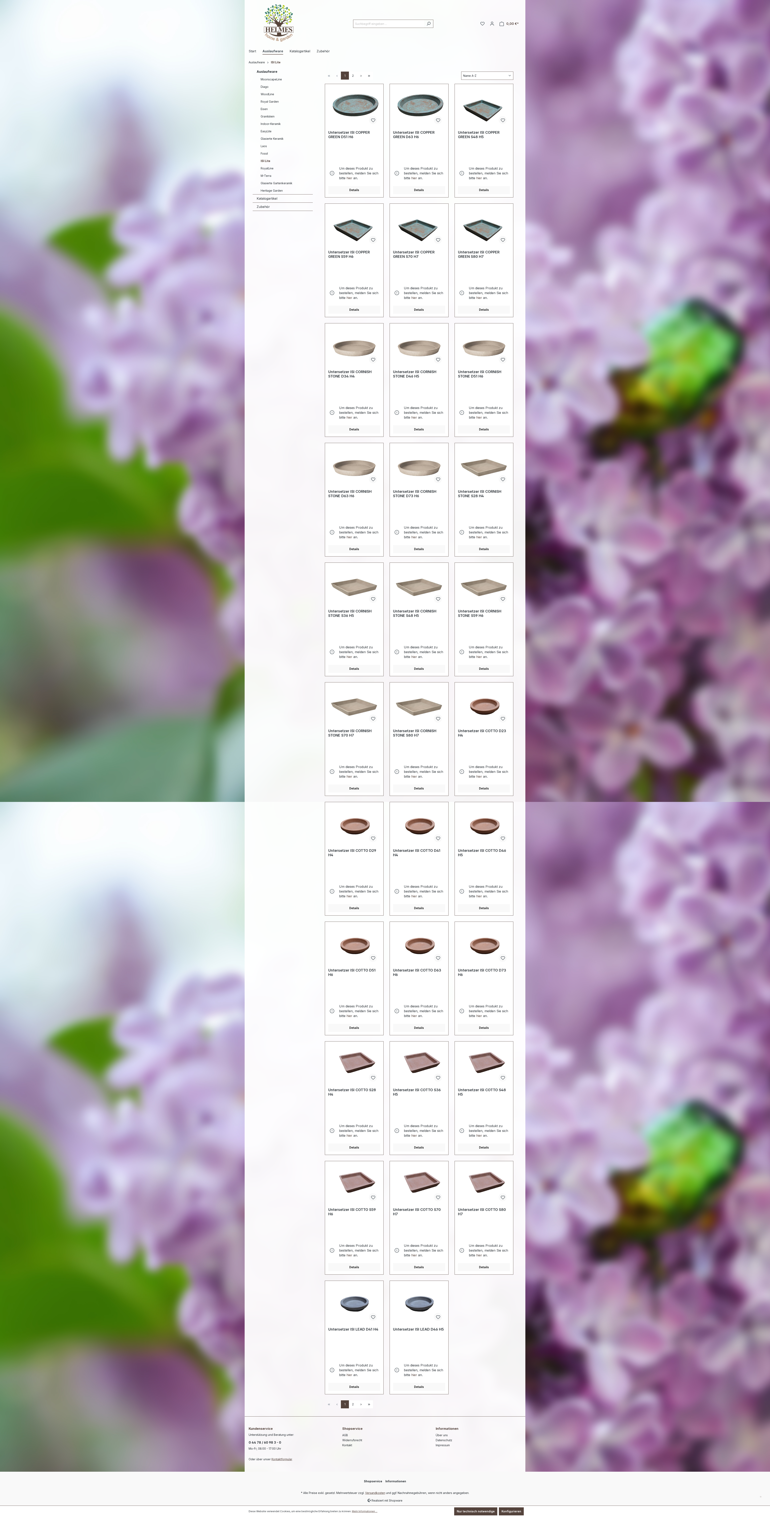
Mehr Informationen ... (364, 1511)
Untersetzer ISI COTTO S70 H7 (417, 1211)
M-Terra (266, 175)
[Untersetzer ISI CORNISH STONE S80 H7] (419, 706)
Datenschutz (444, 1440)
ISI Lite (265, 161)
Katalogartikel (267, 198)
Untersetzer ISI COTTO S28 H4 (352, 1092)
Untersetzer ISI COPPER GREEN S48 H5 (478, 134)
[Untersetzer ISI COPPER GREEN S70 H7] (419, 227)
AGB (345, 1435)
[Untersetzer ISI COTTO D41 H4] (419, 825)
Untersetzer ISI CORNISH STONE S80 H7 (414, 733)
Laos (264, 146)
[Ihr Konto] (492, 24)
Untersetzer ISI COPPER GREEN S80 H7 (478, 254)
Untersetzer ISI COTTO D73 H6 (482, 972)
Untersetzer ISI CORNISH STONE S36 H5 (350, 613)
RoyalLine (267, 168)
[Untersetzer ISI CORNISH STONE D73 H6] (419, 466)
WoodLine (267, 94)
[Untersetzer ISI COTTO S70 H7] (419, 1184)
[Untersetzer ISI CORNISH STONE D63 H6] (354, 466)
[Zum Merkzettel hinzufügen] (373, 120)
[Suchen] (428, 24)
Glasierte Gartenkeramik (276, 183)
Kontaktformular (282, 1459)
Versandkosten (375, 1493)
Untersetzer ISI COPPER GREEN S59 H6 (349, 254)
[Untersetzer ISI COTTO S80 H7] (484, 1184)
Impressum (443, 1445)
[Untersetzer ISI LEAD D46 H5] (419, 1304)
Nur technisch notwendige (476, 1511)
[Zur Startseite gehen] (279, 23)
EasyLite (266, 131)
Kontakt (347, 1445)
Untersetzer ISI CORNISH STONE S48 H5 (414, 613)
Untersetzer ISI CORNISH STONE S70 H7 (350, 733)
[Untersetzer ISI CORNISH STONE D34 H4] (354, 347)
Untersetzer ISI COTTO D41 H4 (416, 852)
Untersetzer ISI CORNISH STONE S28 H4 (479, 493)
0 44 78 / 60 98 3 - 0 (265, 1442)
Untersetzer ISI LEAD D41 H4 (353, 1329)
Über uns (442, 1435)
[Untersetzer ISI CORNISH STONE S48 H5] (419, 586)
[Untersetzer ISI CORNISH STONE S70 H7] (354, 706)
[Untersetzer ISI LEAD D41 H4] (354, 1304)
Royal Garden (270, 101)
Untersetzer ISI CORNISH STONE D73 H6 (414, 493)
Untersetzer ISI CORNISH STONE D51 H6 (479, 374)
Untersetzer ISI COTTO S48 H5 (482, 1092)
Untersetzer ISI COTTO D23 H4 (482, 733)
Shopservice (352, 1429)
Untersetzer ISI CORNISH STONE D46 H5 (414, 374)
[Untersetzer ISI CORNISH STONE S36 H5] (354, 586)
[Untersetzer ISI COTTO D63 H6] (419, 945)
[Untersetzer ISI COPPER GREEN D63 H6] (419, 107)
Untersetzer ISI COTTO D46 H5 (482, 852)
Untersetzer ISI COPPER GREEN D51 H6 (349, 134)
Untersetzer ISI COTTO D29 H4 (352, 852)
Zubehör (263, 207)
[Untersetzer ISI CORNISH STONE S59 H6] (484, 586)
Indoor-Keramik (271, 123)
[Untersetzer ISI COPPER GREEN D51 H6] (354, 107)
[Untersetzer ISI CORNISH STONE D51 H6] (484, 347)
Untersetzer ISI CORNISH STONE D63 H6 (350, 493)
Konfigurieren (511, 1511)
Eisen (264, 109)
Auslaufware (267, 72)
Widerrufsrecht (352, 1440)
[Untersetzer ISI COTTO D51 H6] (354, 945)
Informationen (447, 1429)
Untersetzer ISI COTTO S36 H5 (417, 1092)
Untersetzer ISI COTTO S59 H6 (352, 1211)
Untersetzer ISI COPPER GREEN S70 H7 (414, 254)
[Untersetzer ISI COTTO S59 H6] (354, 1184)
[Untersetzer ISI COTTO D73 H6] (484, 945)
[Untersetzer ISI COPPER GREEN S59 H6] (354, 227)
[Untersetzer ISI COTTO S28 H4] (354, 1065)
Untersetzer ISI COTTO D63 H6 (417, 972)
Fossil (264, 153)
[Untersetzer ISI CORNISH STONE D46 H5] (419, 347)
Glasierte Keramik (272, 138)
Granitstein (268, 116)
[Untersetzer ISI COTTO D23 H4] (484, 706)
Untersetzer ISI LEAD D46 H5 (418, 1329)
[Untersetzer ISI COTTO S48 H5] (484, 1065)
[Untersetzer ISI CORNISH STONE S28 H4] (484, 466)
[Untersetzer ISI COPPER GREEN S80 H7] (484, 227)
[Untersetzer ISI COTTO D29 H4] (354, 825)
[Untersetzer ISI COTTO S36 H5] (419, 1065)
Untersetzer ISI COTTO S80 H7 (482, 1211)
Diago (264, 86)
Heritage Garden (272, 190)
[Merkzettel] (482, 24)
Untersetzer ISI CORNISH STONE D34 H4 (350, 374)
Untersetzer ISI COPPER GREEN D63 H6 (414, 134)
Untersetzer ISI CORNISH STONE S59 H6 (479, 613)
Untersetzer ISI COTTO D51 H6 (352, 972)
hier (349, 178)
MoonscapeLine (271, 79)
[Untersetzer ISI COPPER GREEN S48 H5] (484, 107)
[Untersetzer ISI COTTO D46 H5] (484, 825)
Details (354, 190)
